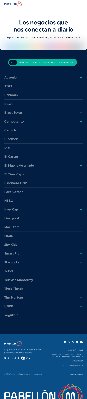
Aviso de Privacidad (75, 350)
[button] (80, 4)
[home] (13, 4)
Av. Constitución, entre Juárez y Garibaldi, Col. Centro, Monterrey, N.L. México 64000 (67, 356)
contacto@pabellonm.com (72, 365)
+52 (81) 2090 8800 (76, 361)
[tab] (13, 62)
